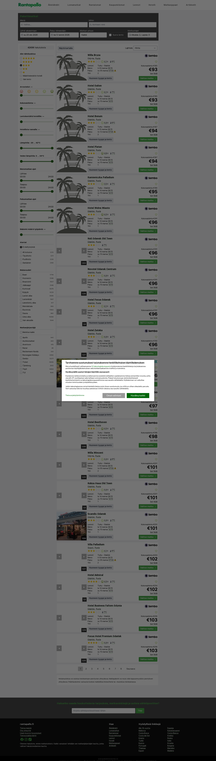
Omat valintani (113, 395)
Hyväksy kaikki (138, 395)
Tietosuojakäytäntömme (75, 395)
